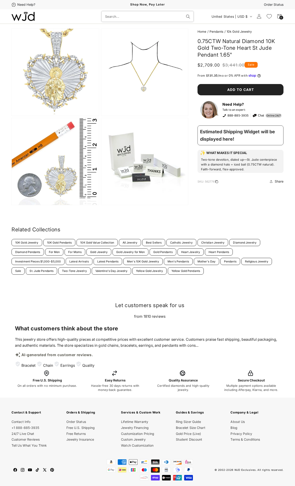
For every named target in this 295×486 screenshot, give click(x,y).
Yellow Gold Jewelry (149, 271)
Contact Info (21, 422)
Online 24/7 (273, 115)
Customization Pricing (137, 434)
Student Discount (189, 439)
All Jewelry (130, 242)
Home (202, 31)
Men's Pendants (178, 261)
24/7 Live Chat (23, 434)
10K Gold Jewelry (26, 242)
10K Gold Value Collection (97, 242)
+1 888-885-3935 (25, 428)
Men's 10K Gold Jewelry (143, 261)
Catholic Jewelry (181, 242)
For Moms (75, 252)
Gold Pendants (162, 252)
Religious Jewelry (256, 261)
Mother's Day (206, 261)
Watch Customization (137, 445)
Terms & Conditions (245, 439)
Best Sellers (154, 242)
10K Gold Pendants (59, 242)
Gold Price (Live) (188, 434)
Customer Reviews (26, 439)
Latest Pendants (108, 261)
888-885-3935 (237, 115)
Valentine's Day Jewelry (111, 271)
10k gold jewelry (239, 31)
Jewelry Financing (135, 428)
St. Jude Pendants (41, 271)
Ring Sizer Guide (188, 422)
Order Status (273, 4)
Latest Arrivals (79, 261)
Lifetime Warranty (134, 422)
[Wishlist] (269, 16)
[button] (240, 161)
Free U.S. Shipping (80, 428)
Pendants (216, 31)
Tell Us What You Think (29, 445)
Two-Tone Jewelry (74, 271)
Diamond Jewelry (245, 242)
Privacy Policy (241, 434)
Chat (261, 115)
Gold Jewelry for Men (130, 252)
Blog (233, 428)
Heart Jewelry (190, 252)
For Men (54, 252)
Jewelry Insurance (80, 439)
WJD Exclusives (245, 469)
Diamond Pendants (27, 252)
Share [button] (279, 181)
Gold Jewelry (99, 252)
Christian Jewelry (213, 242)
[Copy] (216, 182)
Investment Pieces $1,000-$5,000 (38, 261)
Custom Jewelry (133, 439)
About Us (237, 422)
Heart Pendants (219, 252)
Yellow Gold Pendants (185, 271)
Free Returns (76, 434)
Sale (18, 271)
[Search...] (188, 17)
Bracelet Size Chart (190, 428)
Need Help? (26, 4)
